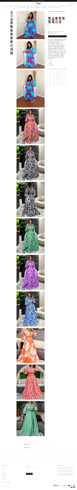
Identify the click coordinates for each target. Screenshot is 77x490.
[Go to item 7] (11, 34)
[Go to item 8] (11, 38)
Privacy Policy (4, 476)
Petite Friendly (69, 6)
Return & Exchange (4, 473)
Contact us (3, 470)
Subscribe (29, 473)
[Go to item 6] (11, 30)
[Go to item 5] (11, 26)
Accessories (44, 7)
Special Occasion (22, 7)
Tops (49, 6)
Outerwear (56, 7)
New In (6, 6)
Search (3, 467)
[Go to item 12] (11, 53)
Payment (3, 471)
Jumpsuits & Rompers (38, 6)
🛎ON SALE (32, 7)
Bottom (45, 6)
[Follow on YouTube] (9, 482)
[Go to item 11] (11, 49)
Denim (24, 6)
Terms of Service (4, 479)
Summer (11, 6)
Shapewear (38, 7)
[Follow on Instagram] (4, 482)
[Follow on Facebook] (2, 482)
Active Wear (50, 7)
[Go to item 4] (11, 22)
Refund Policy (4, 477)
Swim (28, 7)
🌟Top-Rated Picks (17, 6)
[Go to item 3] (11, 19)
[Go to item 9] (11, 41)
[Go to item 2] (11, 15)
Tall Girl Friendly (60, 6)
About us (3, 469)
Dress (28, 6)
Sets (31, 6)
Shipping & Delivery (4, 474)
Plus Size (53, 6)
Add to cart (57, 36)
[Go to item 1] (11, 12)
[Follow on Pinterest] (7, 482)
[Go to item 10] (11, 45)
